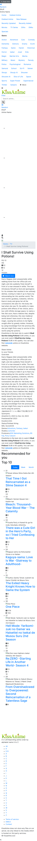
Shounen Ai (6, 77)
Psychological (15, 64)
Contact (9, 824)
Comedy (31, 40)
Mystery (21, 60)
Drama (24, 44)
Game (13, 48)
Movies (4, 27)
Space (28, 77)
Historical (31, 48)
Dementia (5, 44)
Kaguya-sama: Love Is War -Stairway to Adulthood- (19, 560)
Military (4, 60)
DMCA (8, 822)
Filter (3, 95)
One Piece (13, 606)
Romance (27, 64)
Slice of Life (18, 77)
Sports (4, 81)
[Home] (20, 128)
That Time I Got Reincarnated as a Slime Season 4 (18, 482)
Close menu (6, 1)
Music (13, 60)
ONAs (31, 27)
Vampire (13, 85)
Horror (4, 52)
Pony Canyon (10, 436)
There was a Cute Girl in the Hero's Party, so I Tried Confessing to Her (20, 533)
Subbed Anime (15, 15)
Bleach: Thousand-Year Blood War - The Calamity (20, 508)
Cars (23, 40)
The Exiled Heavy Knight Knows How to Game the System (20, 586)
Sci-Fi (22, 68)
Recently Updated (9, 23)
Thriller (4, 85)
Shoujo (4, 72)
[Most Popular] (20, 217)
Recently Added (25, 23)
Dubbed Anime (7, 19)
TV (11, 244)
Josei (20, 52)
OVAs (23, 27)
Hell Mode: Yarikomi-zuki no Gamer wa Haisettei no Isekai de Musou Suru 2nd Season (20, 632)
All (7, 746)
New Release (21, 19)
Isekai (12, 52)
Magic (4, 56)
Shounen (24, 72)
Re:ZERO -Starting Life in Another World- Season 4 (18, 662)
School (14, 68)
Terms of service (12, 819)
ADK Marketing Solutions (19, 433)
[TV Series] (20, 188)
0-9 (7, 751)
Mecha (24, 56)
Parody (31, 60)
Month (31, 467)
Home (4, 15)
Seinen (30, 68)
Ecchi (32, 44)
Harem (21, 48)
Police (4, 64)
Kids (27, 52)
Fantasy (5, 48)
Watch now (9, 276)
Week (23, 467)
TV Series (14, 27)
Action (4, 40)
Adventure (14, 40)
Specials (5, 31)
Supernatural (28, 81)
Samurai (5, 68)
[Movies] (20, 158)
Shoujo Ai (14, 72)
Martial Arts (14, 56)
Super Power (15, 81)
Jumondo (11, 431)
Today (15, 467)
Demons (15, 44)
